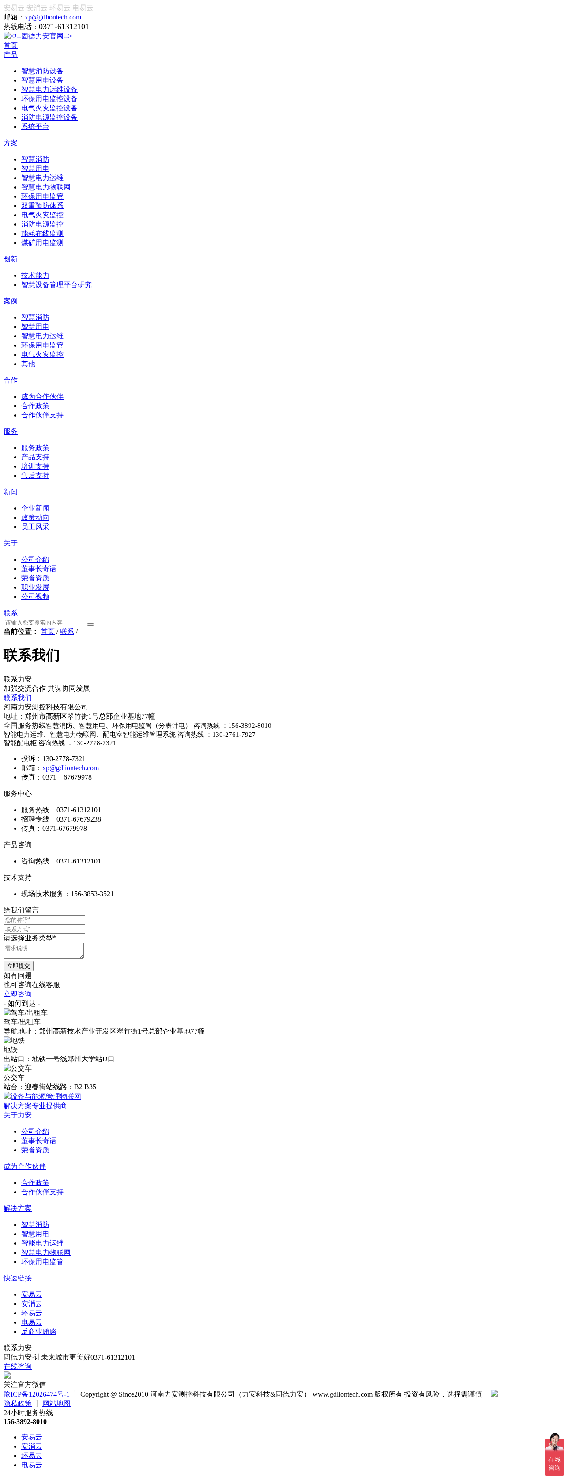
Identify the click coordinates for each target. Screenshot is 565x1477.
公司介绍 (35, 1131)
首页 (11, 45)
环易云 (60, 7)
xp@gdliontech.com (53, 17)
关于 (11, 543)
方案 (11, 143)
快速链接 (18, 1278)
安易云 (14, 7)
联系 (11, 613)
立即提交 (18, 965)
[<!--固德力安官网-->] (38, 36)
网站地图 (56, 1403)
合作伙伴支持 (42, 1192)
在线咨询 (18, 1366)
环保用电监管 (42, 1261)
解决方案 (18, 1208)
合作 (11, 380)
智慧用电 (35, 1234)
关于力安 (18, 1115)
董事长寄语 (38, 1140)
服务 (11, 431)
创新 (11, 259)
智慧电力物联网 (46, 1252)
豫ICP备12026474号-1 (37, 1394)
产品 (11, 54)
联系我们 (18, 697)
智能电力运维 (42, 1243)
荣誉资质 (35, 1150)
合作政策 (35, 1182)
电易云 (83, 7)
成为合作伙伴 (25, 1166)
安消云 (37, 7)
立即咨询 (18, 994)
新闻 (11, 492)
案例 (11, 301)
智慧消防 (35, 1224)
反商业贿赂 (38, 1331)
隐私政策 (18, 1403)
